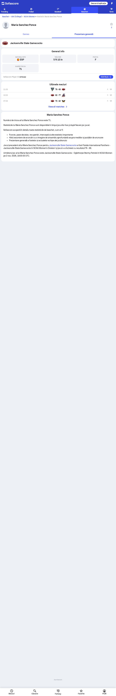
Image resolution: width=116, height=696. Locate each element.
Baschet (5, 17)
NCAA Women (29, 17)
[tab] (26, 34)
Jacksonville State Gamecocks (63, 145)
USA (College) (16, 17)
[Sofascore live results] (12, 3)
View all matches (56, 107)
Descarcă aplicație (98, 3)
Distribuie (105, 77)
